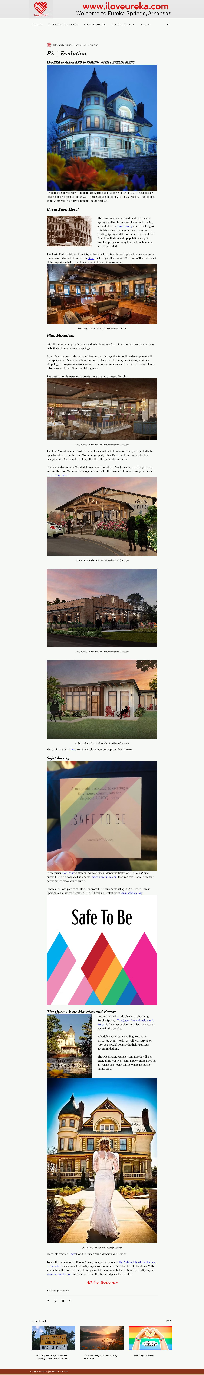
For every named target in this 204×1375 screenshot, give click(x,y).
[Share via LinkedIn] (62, 1300)
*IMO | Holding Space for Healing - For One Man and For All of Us (52, 1357)
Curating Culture (123, 24)
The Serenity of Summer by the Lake (100, 1357)
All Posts (37, 24)
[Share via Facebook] (48, 1300)
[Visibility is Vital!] (150, 1338)
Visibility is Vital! (143, 1355)
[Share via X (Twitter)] (55, 1300)
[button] (168, 24)
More (143, 24)
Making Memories (95, 24)
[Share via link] (70, 1300)
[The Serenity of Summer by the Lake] (102, 1338)
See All (169, 1320)
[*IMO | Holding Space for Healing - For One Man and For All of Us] (53, 1338)
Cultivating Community (63, 24)
